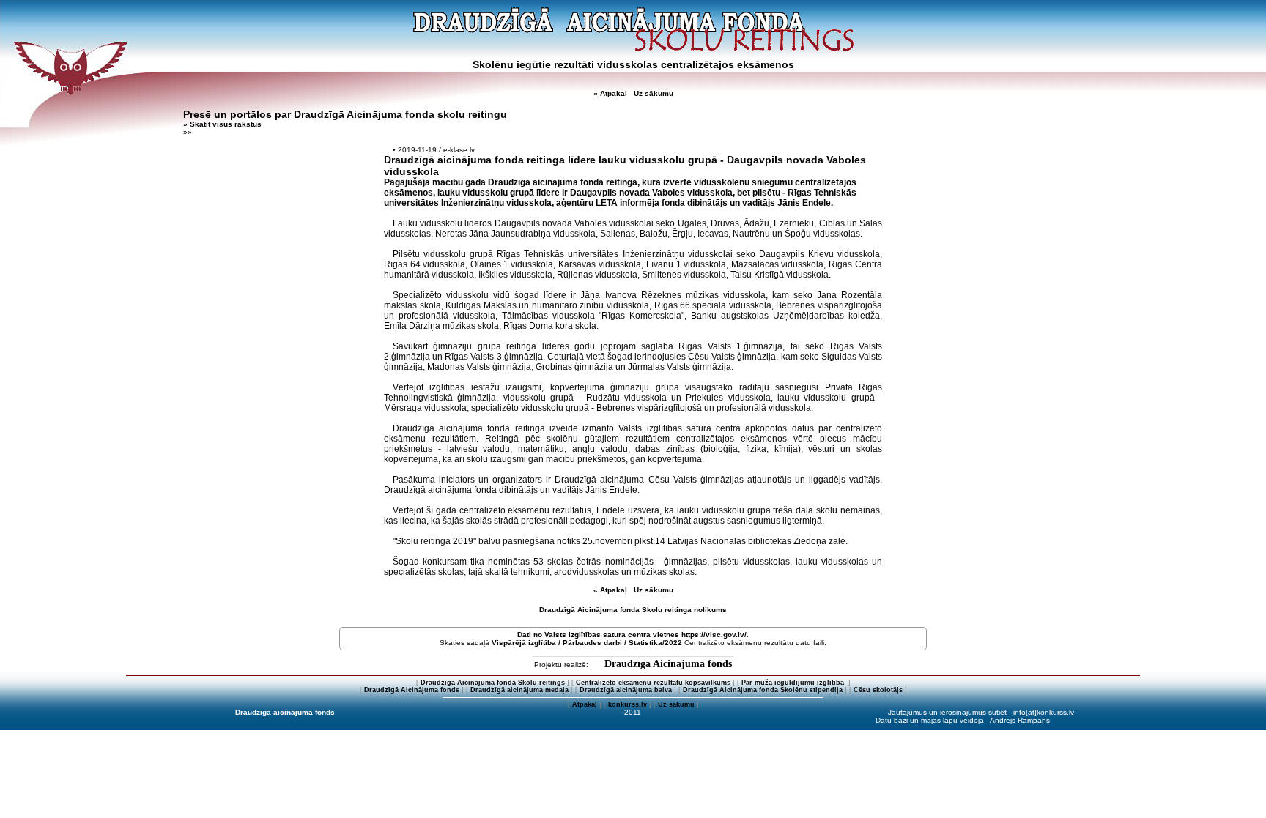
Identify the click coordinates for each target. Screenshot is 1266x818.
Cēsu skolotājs (878, 690)
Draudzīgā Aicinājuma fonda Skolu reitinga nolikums (633, 610)
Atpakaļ (584, 704)
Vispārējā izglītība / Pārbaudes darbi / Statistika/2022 (587, 643)
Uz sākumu (653, 93)
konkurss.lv (627, 704)
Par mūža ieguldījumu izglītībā (793, 682)
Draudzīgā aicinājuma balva (626, 690)
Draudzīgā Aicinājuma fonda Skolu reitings (493, 682)
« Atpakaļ (610, 93)
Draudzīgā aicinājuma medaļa (519, 690)
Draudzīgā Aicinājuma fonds (668, 663)
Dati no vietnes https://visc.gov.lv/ (632, 635)
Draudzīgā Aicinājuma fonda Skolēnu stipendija (763, 690)
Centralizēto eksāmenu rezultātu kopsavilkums (653, 682)
